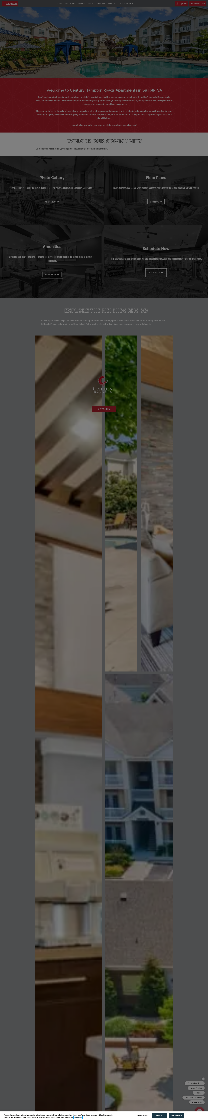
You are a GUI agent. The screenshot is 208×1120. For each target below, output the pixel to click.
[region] (104, 1115)
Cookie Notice (78, 1117)
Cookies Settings (142, 1115)
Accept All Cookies (176, 1115)
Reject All (159, 1115)
